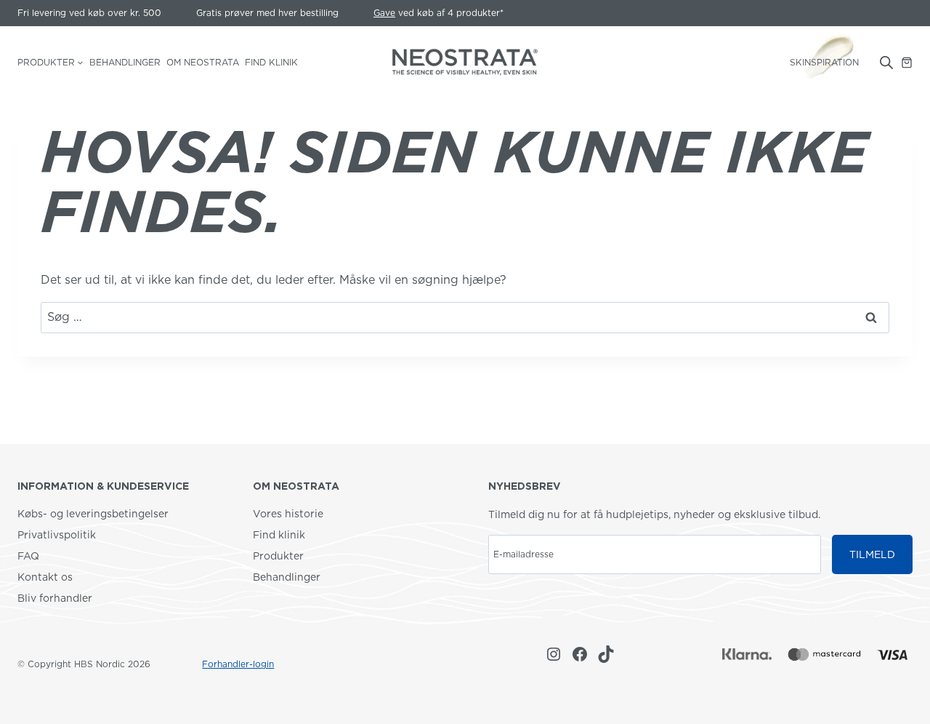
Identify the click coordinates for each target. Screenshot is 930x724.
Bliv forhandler (54, 598)
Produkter (278, 556)
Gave (384, 12)
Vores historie (288, 514)
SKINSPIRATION (824, 62)
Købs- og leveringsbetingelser (93, 514)
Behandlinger (125, 62)
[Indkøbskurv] (907, 62)
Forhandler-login (238, 664)
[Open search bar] (886, 62)
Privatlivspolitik (56, 535)
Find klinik (271, 62)
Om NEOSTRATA (202, 62)
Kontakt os (45, 577)
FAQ (28, 556)
